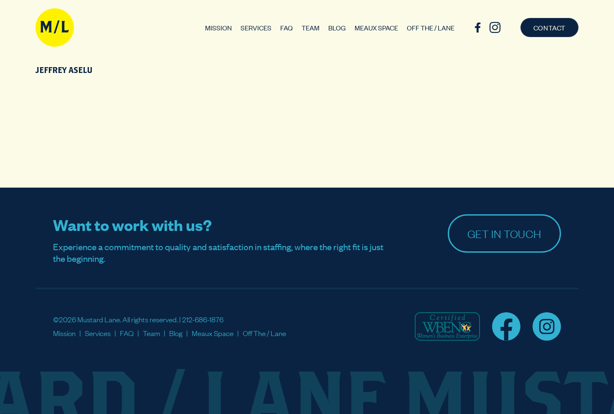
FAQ (286, 27)
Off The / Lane (430, 27)
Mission (218, 27)
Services (256, 27)
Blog (337, 27)
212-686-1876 (202, 319)
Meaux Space (376, 27)
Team (311, 27)
